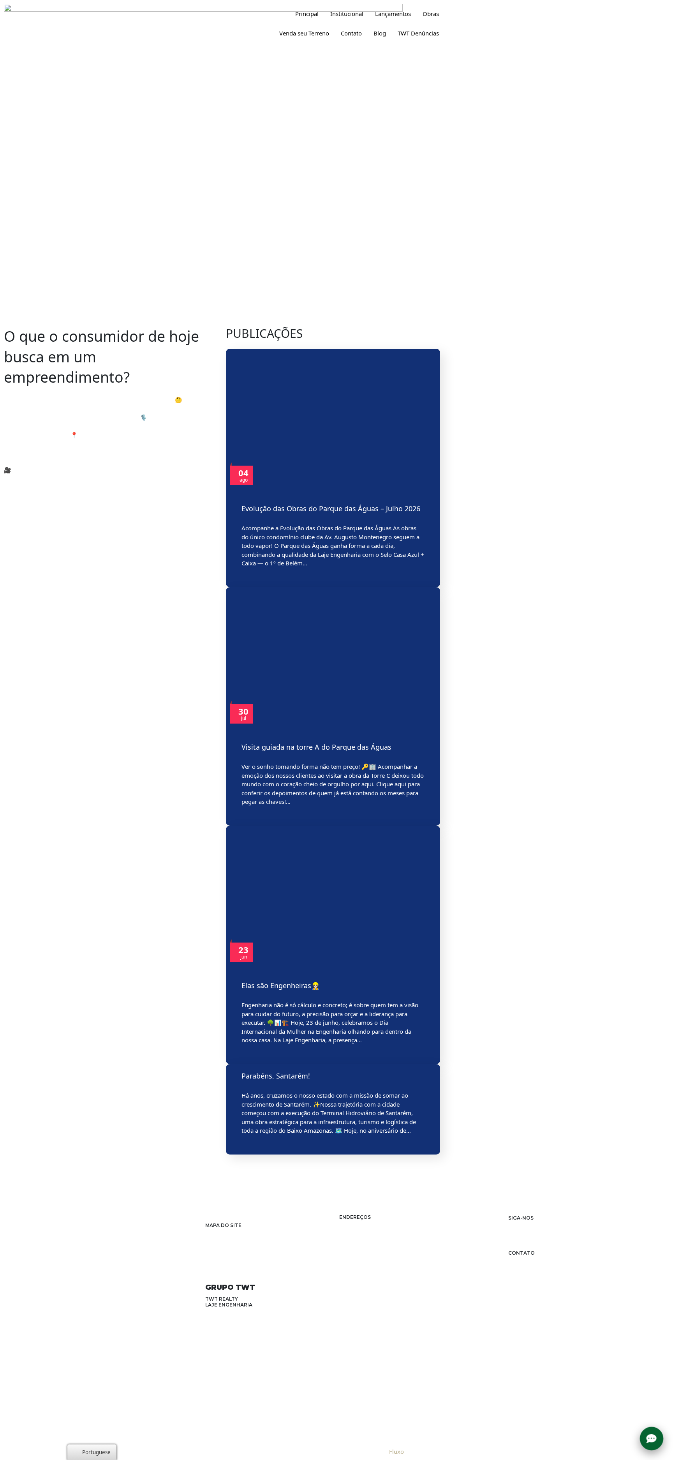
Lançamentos (393, 14)
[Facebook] (539, 1225)
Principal (307, 14)
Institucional (346, 14)
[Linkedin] (526, 1225)
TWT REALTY (221, 1299)
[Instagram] (513, 1225)
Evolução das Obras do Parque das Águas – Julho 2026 (330, 508)
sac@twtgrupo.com (546, 1259)
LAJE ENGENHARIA (228, 1305)
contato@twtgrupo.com (536, 1266)
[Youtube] (553, 1225)
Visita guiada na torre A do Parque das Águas (316, 747)
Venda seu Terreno (304, 33)
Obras (431, 14)
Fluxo (396, 1451)
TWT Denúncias (418, 33)
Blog (379, 33)
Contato (351, 33)
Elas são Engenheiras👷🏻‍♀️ (280, 985)
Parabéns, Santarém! (275, 1075)
